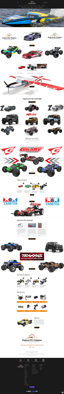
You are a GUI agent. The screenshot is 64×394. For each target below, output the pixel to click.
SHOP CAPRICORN (32, 101)
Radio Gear (26, 373)
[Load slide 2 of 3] (31, 95)
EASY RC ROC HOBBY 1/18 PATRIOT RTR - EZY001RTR (43, 285)
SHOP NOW (32, 19)
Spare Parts (26, 376)
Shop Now (32, 85)
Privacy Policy (34, 367)
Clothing (26, 380)
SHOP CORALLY (32, 173)
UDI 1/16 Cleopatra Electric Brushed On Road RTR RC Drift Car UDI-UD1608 (28, 285)
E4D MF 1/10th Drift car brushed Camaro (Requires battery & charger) (35, 190)
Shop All (41, 369)
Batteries (26, 370)
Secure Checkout (34, 373)
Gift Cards (26, 383)
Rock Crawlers (39, 73)
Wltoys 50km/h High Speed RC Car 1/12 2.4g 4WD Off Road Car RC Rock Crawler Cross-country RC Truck (20, 285)
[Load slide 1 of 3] (30, 95)
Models (25, 379)
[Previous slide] (29, 28)
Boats (25, 367)
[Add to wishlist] (23, 183)
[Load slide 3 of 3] (32, 95)
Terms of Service (34, 369)
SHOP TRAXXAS (32, 268)
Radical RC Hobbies (33, 392)
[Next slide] (32, 28)
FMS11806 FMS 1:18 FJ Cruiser (35, 285)
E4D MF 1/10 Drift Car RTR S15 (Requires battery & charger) (43, 190)
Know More (36, 327)
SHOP (18, 233)
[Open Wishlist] (45, 2)
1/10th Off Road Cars (30, 73)
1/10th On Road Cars (20, 73)
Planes (25, 369)
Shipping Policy (34, 366)
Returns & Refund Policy (35, 370)
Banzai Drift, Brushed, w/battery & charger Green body (28, 190)
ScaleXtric (26, 377)
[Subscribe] (37, 142)
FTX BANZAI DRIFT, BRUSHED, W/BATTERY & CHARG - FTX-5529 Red (20, 190)
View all (32, 194)
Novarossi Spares (27, 384)
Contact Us (41, 367)
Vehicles (26, 366)
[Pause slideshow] (34, 28)
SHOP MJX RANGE (32, 120)
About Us (41, 366)
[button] (17, 2)
